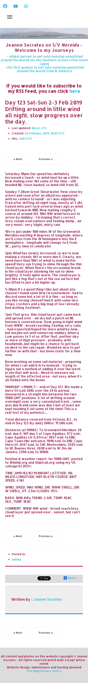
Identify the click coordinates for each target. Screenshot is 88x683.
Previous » (46, 159)
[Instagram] (26, 6)
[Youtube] (15, 6)
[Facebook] (5, 6)
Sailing (16, 559)
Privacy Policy (51, 671)
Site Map (33, 671)
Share (72, 578)
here (74, 91)
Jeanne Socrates (47, 599)
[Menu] (9, 17)
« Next (18, 159)
